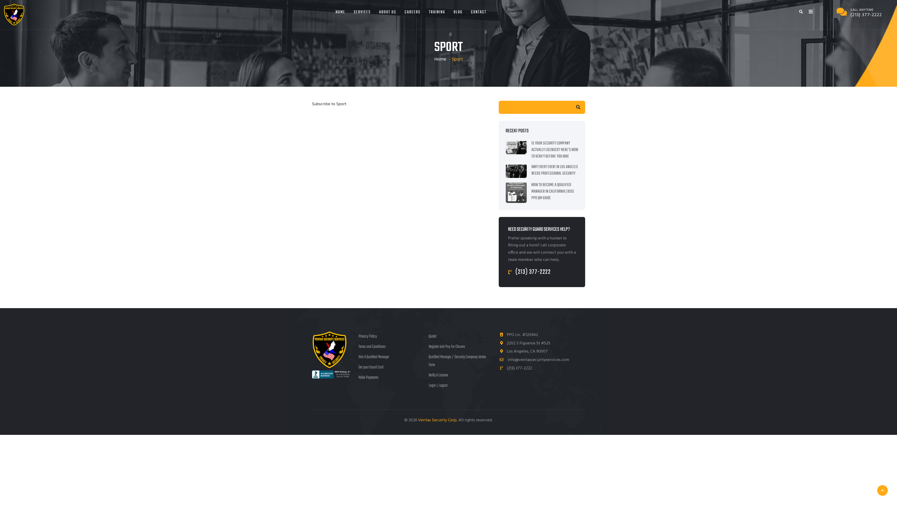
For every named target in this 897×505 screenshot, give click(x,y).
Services (362, 12)
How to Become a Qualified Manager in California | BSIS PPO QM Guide (552, 192)
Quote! (433, 336)
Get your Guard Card (371, 367)
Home (340, 12)
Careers (412, 12)
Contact (478, 12)
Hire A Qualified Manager (374, 357)
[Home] (14, 14)
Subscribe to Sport (329, 104)
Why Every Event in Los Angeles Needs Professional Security (554, 170)
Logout (443, 385)
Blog (458, 12)
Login (432, 385)
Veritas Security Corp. (438, 420)
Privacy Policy (368, 336)
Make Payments (368, 377)
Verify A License (438, 375)
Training (437, 12)
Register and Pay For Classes (447, 346)
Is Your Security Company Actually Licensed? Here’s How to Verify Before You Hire (554, 150)
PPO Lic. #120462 (522, 335)
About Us (387, 12)
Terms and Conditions (372, 346)
